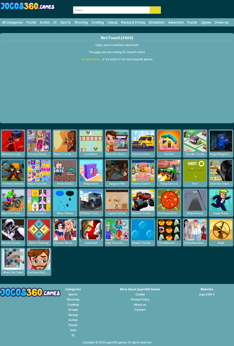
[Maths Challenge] (39, 239)
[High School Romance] (117, 239)
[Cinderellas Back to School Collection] (195, 239)
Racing (73, 315)
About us (140, 304)
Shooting (81, 22)
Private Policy (140, 299)
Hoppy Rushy (221, 213)
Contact (140, 309)
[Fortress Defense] (13, 180)
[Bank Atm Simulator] (117, 150)
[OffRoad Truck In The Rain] (91, 209)
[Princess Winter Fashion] (65, 239)
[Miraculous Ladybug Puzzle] (13, 150)
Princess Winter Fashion (68, 242)
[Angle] (221, 239)
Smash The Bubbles (144, 242)
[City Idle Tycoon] (195, 150)
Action (45, 22)
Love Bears (90, 154)
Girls (73, 330)
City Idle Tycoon (195, 154)
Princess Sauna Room (41, 154)
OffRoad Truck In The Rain (95, 213)
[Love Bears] (91, 150)
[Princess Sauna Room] (39, 150)
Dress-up (222, 22)
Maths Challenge (39, 242)
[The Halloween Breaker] (169, 239)
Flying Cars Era (169, 183)
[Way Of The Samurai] (65, 150)
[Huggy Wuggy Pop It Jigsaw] (221, 150)
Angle (221, 242)
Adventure (176, 22)
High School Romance (118, 242)
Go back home (91, 59)
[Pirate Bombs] (65, 180)
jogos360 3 (206, 294)
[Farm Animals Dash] (39, 209)
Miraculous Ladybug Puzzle (18, 154)
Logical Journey (117, 213)
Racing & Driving (133, 22)
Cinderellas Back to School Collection (205, 242)
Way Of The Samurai (66, 154)
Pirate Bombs (65, 183)
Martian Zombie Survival (16, 242)
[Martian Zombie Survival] (13, 239)
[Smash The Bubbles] (143, 239)
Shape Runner (195, 213)
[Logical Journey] (117, 209)
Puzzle (31, 22)
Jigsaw (206, 22)
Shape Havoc (91, 183)
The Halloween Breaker (171, 242)
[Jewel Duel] (91, 239)
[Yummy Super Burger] (143, 180)
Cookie (140, 294)
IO (55, 22)
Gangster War (117, 183)
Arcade (73, 309)
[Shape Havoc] (91, 180)
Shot (195, 183)
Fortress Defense (13, 183)
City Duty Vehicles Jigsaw (147, 154)
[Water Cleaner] (65, 209)
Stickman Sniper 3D (221, 183)
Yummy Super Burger (144, 183)
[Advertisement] (117, 95)
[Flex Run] (169, 150)
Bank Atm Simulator (117, 154)
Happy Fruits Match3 (40, 183)
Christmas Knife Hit (169, 213)
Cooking (97, 22)
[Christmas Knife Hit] (169, 209)
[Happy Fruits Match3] (39, 180)
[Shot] (195, 180)
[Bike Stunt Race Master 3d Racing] (13, 209)
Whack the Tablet (13, 272)
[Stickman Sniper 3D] (221, 180)
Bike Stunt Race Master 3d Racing (22, 213)
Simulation (157, 22)
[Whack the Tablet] (13, 268)
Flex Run (169, 154)
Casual (112, 22)
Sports (65, 22)
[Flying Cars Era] (169, 180)
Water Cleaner (65, 213)
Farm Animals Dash (39, 213)
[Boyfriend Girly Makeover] (39, 268)
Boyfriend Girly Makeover (42, 272)
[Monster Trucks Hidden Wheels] (143, 209)
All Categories (12, 22)
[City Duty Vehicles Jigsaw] (143, 150)
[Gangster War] (117, 180)
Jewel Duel (91, 242)
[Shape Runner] (195, 209)
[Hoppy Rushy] (221, 209)
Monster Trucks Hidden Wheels (150, 213)
